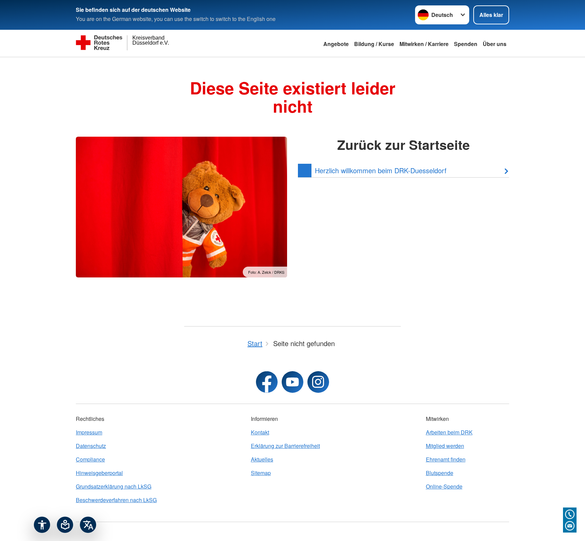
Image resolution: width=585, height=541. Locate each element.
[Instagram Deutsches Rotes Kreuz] (318, 382)
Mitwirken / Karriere (424, 44)
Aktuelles (262, 459)
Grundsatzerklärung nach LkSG (113, 486)
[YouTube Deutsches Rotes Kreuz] (292, 382)
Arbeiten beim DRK (449, 432)
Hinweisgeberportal (99, 473)
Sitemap (261, 473)
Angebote (336, 44)
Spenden (465, 44)
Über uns (494, 44)
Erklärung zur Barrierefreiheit (285, 446)
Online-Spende (444, 486)
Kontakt (260, 432)
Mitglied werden (445, 446)
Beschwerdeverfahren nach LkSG (116, 500)
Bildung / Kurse (374, 44)
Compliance (90, 459)
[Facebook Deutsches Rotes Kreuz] (267, 382)
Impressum (89, 432)
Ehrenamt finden (445, 459)
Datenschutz (91, 446)
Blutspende (439, 473)
